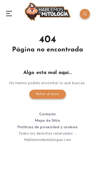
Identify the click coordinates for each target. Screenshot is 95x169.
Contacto (47, 114)
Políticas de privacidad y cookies (47, 127)
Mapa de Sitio (47, 120)
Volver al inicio (48, 94)
